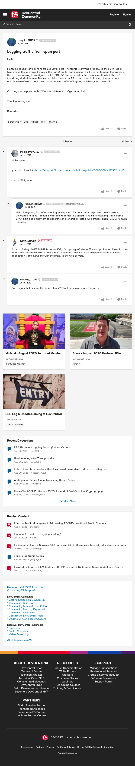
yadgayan (35, 559)
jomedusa (36, 484)
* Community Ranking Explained (26, 609)
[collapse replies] (4, 151)
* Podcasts (13, 628)
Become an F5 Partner (32, 712)
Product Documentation (67, 668)
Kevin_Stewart (28, 241)
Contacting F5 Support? (21, 590)
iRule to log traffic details (29, 555)
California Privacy (66, 747)
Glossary (67, 674)
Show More (69, 501)
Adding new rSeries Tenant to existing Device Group (44, 480)
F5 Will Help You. (26, 587)
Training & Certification (67, 688)
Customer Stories (67, 678)
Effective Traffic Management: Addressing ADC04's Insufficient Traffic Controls (60, 523)
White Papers (67, 671)
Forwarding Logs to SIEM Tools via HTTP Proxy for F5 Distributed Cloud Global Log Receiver (69, 567)
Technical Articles (31, 674)
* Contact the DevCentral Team (25, 615)
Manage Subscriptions (103, 668)
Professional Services (103, 671)
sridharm (34, 527)
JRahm (33, 538)
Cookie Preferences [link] (67, 753)
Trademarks (27, 747)
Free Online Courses (67, 685)
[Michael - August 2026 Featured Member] (34, 331)
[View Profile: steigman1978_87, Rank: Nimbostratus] (14, 153)
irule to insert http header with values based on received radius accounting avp (60, 469)
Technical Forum (14, 24)
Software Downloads (103, 678)
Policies (40, 747)
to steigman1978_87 (74, 204)
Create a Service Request (103, 674)
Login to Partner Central (31, 715)
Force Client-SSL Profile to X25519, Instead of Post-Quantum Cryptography (58, 491)
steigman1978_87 (29, 152)
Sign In (127, 14)
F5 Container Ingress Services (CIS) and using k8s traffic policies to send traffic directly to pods (70, 545)
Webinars (67, 681)
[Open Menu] (129, 24)
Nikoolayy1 (36, 548)
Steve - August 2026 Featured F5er (97, 353)
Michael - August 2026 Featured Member (33, 353)
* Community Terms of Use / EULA (27, 606)
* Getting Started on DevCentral (26, 599)
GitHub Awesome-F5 (19, 640)
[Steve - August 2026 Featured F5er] (101, 331)
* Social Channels (17, 631)
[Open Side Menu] (5, 14)
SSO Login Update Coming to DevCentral (33, 414)
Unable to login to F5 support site (34, 458)
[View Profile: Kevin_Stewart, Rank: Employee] (14, 242)
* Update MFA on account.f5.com (26, 618)
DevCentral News (14, 359)
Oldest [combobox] (127, 141)
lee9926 (35, 451)
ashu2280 (35, 462)
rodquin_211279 (26, 40)
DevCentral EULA (31, 685)
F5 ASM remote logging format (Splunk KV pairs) (42, 447)
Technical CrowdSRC (31, 678)
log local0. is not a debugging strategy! (37, 534)
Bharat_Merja (36, 570)
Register (115, 14)
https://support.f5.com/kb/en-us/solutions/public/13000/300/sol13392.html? (79, 170)
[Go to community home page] (25, 14)
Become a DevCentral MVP (32, 691)
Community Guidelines (31, 681)
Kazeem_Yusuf (38, 473)
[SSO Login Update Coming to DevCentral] (34, 391)
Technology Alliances (31, 709)
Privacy (50, 747)
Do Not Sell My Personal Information (95, 747)
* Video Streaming (18, 634)
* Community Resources (21, 612)
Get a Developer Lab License (31, 688)
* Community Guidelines (21, 603)
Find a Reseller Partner (31, 705)
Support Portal (103, 681)
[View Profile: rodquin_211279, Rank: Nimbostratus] (11, 42)
